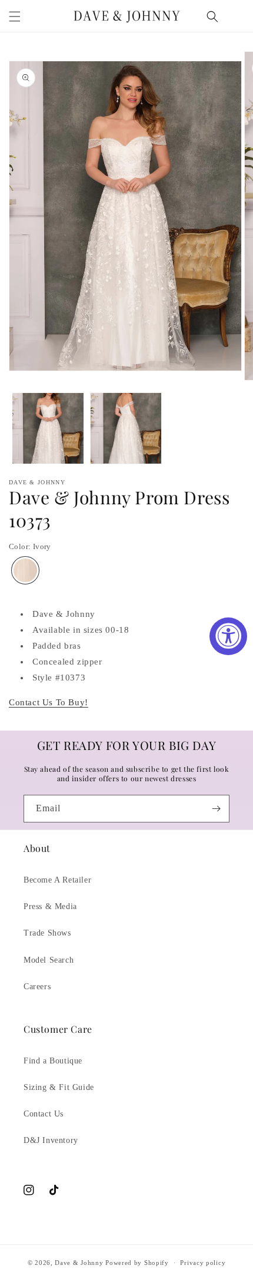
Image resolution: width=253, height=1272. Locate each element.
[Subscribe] (216, 808)
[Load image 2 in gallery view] (126, 428)
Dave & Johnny (79, 1262)
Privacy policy (202, 1262)
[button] (15, 16)
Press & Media (50, 906)
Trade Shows (47, 933)
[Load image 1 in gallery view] (48, 428)
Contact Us (44, 1113)
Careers (37, 986)
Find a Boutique (53, 1060)
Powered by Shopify (137, 1262)
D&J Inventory (51, 1140)
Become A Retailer (57, 879)
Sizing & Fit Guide (59, 1087)
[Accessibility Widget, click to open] (228, 636)
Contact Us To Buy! (48, 702)
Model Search (49, 960)
